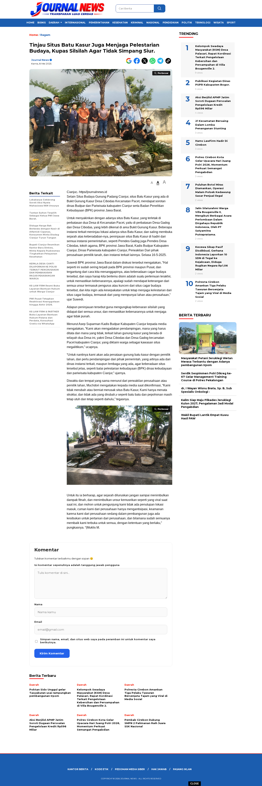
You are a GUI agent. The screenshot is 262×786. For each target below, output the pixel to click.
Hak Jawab (158, 769)
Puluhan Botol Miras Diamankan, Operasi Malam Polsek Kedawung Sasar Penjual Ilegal (213, 190)
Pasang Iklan (182, 769)
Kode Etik (101, 769)
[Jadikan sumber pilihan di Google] (130, 63)
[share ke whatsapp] (153, 63)
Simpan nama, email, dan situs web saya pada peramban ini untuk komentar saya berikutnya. (97, 641)
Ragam (45, 35)
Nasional (153, 22)
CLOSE (194, 783)
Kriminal (137, 22)
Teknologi (202, 22)
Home (30, 22)
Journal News (40, 60)
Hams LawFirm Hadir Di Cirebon (211, 142)
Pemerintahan (99, 22)
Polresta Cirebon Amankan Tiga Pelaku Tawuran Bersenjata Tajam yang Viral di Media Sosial (213, 289)
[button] (151, 183)
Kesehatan (120, 22)
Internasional (75, 22)
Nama (38, 604)
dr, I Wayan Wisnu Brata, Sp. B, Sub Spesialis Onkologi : (206, 390)
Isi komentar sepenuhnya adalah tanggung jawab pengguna (76, 565)
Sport (231, 22)
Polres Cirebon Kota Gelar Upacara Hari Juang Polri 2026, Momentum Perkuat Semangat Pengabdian (213, 165)
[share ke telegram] (161, 63)
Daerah (54, 22)
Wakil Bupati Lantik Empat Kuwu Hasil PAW (205, 416)
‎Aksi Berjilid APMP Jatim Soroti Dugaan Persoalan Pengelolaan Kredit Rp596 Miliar (213, 103)
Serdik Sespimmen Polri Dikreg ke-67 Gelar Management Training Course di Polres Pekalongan (206, 377)
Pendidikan (171, 22)
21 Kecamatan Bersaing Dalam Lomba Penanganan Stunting (211, 125)
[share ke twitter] (145, 63)
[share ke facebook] (138, 63)
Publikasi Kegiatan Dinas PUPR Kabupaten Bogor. (212, 82)
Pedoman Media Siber (130, 769)
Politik (187, 22)
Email (38, 621)
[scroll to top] (251, 780)
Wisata (218, 22)
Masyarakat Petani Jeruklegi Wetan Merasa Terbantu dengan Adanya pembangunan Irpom (207, 362)
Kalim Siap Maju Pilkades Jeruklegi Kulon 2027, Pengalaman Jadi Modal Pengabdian (207, 403)
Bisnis (41, 22)
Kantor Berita (78, 769)
